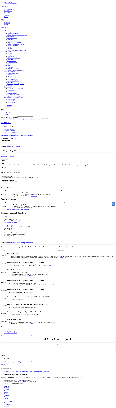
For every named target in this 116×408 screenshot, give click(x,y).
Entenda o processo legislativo (15, 84)
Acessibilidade (8, 11)
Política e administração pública (15, 44)
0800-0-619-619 (18, 380)
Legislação (10, 82)
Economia (10, 39)
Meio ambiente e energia (14, 42)
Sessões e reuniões (12, 78)
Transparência (11, 99)
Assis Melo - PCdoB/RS (7, 156)
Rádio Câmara (11, 90)
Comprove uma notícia (13, 96)
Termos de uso (8, 402)
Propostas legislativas (13, 73)
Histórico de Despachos (10, 222)
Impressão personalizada (10, 132)
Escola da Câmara (12, 59)
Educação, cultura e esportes (15, 41)
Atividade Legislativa (10, 71)
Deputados (7, 65)
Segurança (10, 48)
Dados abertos (11, 102)
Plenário (9, 74)
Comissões (10, 76)
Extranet (6, 406)
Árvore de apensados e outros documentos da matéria (15, 209)
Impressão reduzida (9, 129)
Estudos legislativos (12, 79)
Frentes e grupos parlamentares (15, 70)
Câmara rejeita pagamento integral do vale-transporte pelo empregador (23, 362)
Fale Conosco (7, 12)
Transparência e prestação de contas (13, 97)
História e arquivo (12, 62)
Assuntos (6, 30)
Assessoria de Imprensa (13, 94)
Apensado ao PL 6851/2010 (13, 146)
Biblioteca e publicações (13, 58)
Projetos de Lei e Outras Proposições (31, 119)
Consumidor (10, 36)
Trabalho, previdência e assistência (16, 50)
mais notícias (4, 364)
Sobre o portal (8, 401)
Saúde (9, 47)
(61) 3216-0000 (24, 381)
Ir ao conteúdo (8, 2)
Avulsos (6, 216)
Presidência (10, 56)
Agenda (9, 53)
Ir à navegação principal (10, 3)
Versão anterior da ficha (26, 135)
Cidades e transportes (13, 33)
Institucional (7, 51)
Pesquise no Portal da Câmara (9, 117)
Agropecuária (11, 32)
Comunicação (7, 87)
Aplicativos (7, 404)
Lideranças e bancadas (13, 68)
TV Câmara (10, 91)
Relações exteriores (12, 45)
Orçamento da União (13, 81)
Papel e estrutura (11, 61)
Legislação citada (8, 225)
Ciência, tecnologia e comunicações (17, 35)
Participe (9, 85)
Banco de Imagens (12, 93)
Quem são (10, 67)
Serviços (9, 55)
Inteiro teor (14, 138)
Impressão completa (9, 130)
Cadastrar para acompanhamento (10, 135)
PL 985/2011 (6, 122)
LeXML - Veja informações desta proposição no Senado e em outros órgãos (30, 371)
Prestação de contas (12, 100)
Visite (9, 64)
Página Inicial (4, 119)
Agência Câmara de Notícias (15, 88)
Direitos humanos (12, 38)
